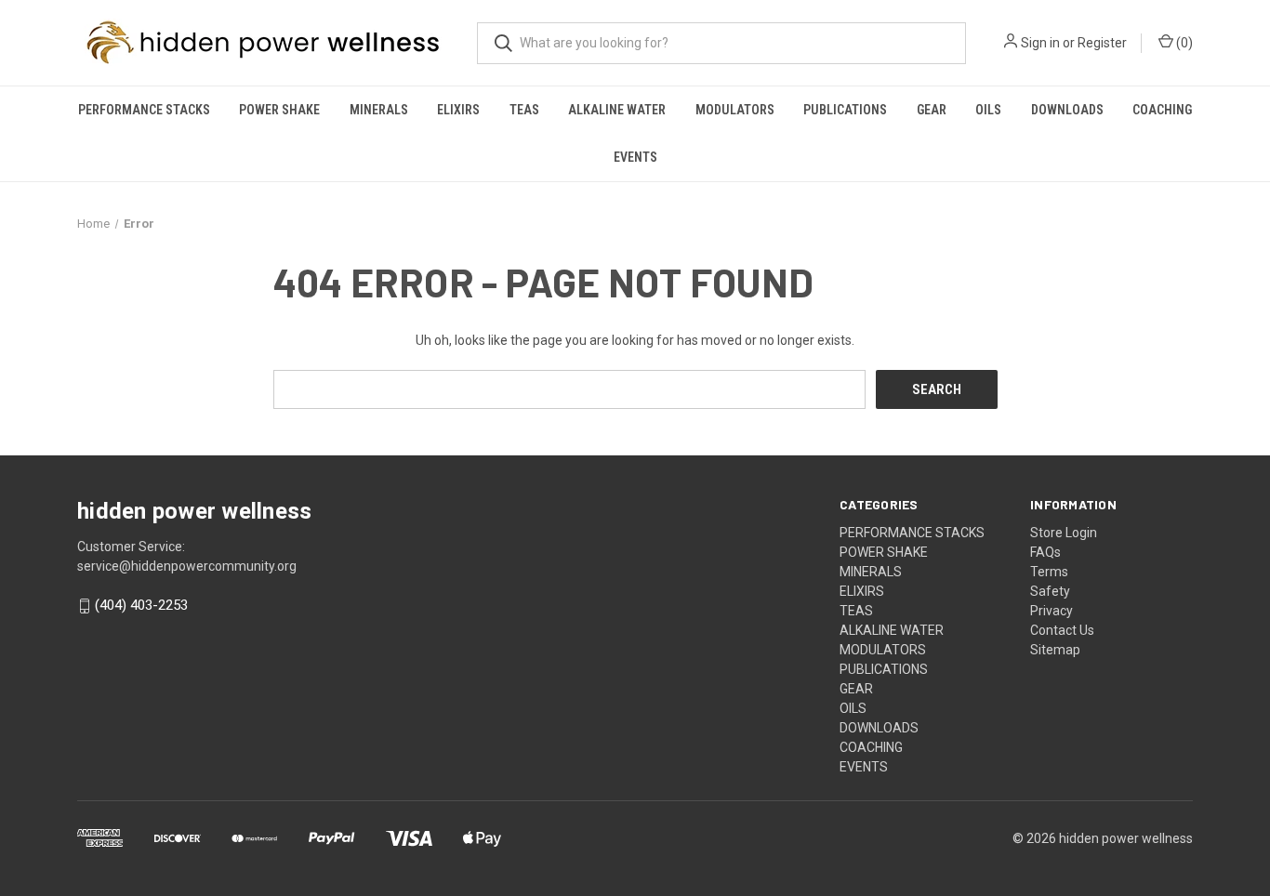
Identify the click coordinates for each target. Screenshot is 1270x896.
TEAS (524, 109)
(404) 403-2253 (141, 606)
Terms (1049, 571)
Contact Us (1062, 630)
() (1183, 42)
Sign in (1040, 42)
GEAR (931, 109)
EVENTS (635, 157)
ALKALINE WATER (617, 109)
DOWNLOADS (1067, 109)
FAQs (1045, 552)
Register (1102, 42)
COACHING (1162, 109)
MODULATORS (734, 109)
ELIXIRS (458, 109)
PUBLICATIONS (845, 109)
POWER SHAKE (279, 109)
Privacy (1051, 610)
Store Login (1063, 532)
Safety (1050, 591)
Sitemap (1055, 649)
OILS (988, 109)
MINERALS (379, 109)
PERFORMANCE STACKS (144, 109)
